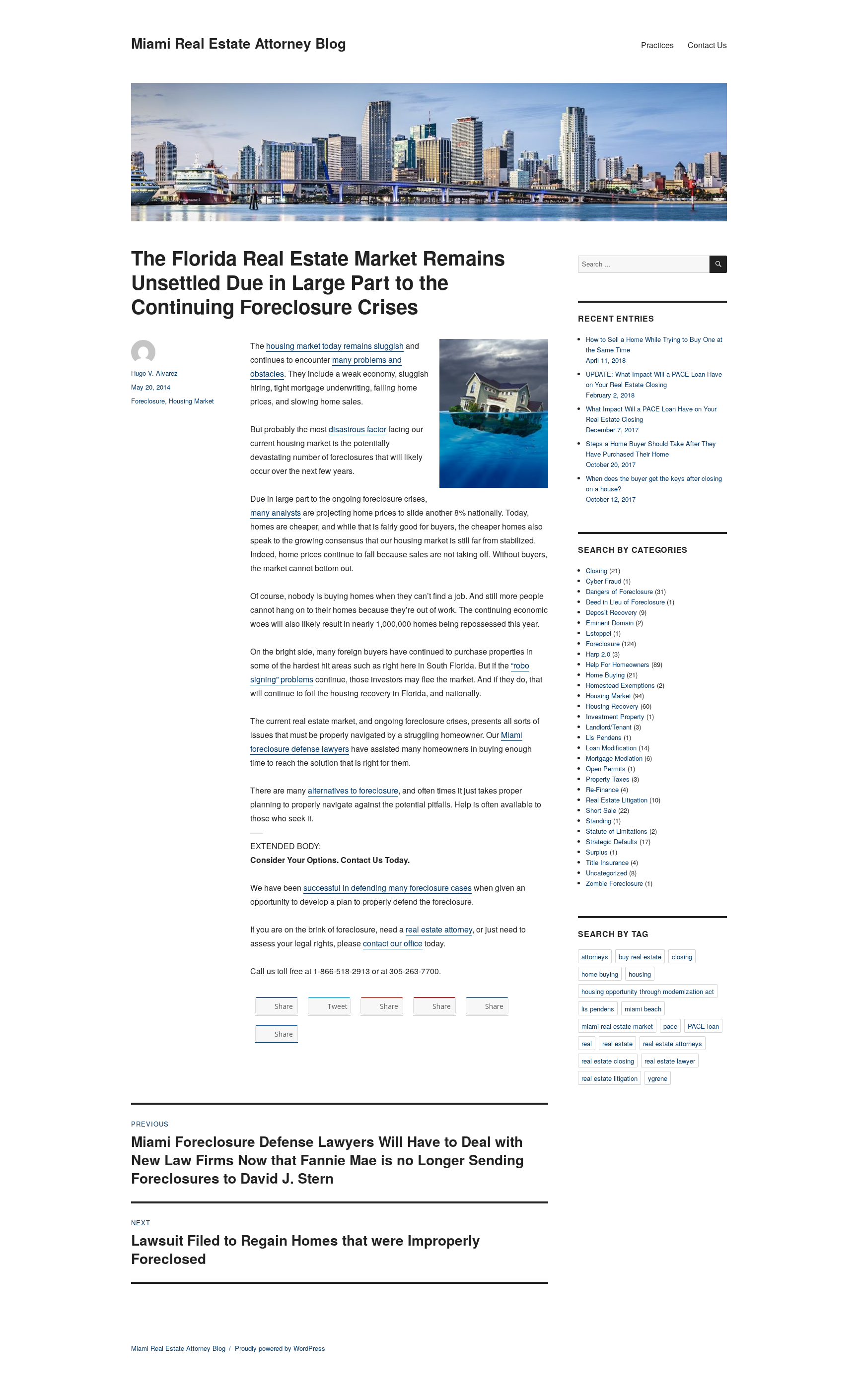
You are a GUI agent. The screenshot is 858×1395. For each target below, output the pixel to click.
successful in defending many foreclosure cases (387, 887)
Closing (596, 570)
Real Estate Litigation (616, 799)
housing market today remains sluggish (335, 345)
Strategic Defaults (612, 841)
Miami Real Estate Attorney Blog (238, 43)
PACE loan (703, 1026)
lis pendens (597, 1008)
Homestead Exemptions (620, 685)
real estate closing (607, 1060)
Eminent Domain (610, 622)
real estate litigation (609, 1078)
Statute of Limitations (616, 831)
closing (682, 956)
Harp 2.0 (598, 654)
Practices (657, 45)
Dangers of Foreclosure (619, 591)
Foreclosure (148, 400)
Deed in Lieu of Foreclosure (625, 601)
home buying (599, 974)
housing (640, 974)
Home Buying (605, 674)
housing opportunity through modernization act (647, 991)
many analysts (275, 512)
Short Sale (601, 810)
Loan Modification (611, 747)
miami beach (643, 1008)
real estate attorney (439, 929)
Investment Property (615, 716)
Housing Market (191, 400)
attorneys (594, 956)
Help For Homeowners (617, 664)
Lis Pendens (604, 737)
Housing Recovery (612, 706)
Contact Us (707, 45)
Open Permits (606, 768)
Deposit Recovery (611, 612)
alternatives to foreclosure (353, 790)
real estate (617, 1043)
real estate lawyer (669, 1060)
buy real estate (640, 956)
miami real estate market (617, 1026)
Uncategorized (606, 872)
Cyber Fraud (603, 581)
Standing (598, 820)
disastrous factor (357, 429)
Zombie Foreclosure (614, 883)
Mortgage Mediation (614, 758)
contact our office (393, 943)
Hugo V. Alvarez (154, 373)
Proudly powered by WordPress (280, 1348)
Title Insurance (607, 862)
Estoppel (598, 633)
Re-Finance (602, 789)
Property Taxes (608, 779)
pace (670, 1026)
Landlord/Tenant (609, 726)
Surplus (597, 852)
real (586, 1043)
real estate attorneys (672, 1043)
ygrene (657, 1078)
